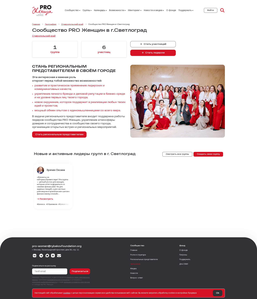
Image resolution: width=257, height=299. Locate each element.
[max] (47, 256)
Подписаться (80, 271)
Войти (210, 10)
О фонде (171, 10)
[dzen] (53, 256)
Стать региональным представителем (59, 134)
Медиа (133, 269)
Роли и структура (138, 255)
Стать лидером (155, 53)
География (135, 264)
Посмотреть (46, 199)
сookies (66, 293)
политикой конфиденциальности (44, 282)
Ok (217, 293)
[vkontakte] (34, 256)
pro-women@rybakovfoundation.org (57, 246)
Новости (134, 273)
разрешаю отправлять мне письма (77, 282)
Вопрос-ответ (136, 278)
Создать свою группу (208, 154)
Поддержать (184, 259)
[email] (59, 256)
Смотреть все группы (177, 154)
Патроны (183, 255)
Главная (133, 250)
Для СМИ (183, 264)
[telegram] (41, 256)
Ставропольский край (43, 36)
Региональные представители (144, 259)
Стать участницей (154, 44)
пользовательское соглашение (58, 280)
